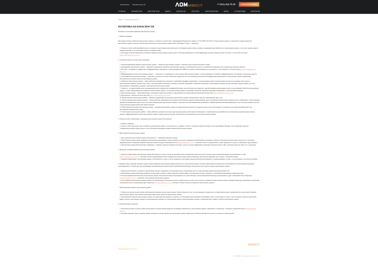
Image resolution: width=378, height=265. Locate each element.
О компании (239, 11)
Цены (226, 11)
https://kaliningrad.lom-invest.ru (129, 55)
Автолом (195, 11)
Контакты (255, 11)
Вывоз (168, 11)
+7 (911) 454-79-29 (226, 4)
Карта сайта (198, 245)
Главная (122, 11)
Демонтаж (181, 11)
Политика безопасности (180, 245)
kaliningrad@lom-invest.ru (185, 142)
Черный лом (136, 11)
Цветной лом (153, 11)
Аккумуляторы (211, 11)
